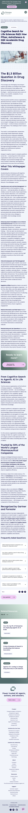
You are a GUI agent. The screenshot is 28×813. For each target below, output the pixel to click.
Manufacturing (14, 744)
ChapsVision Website (14, 769)
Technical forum (14, 794)
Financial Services (14, 755)
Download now (12, 6)
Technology (14, 756)
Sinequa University (14, 781)
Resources (6, 19)
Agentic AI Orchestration (14, 721)
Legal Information (22, 804)
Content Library (14, 776)
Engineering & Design (14, 732)
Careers (14, 764)
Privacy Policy (5, 804)
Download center (14, 792)
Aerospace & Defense (14, 750)
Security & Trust (14, 720)
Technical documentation (14, 790)
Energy (14, 748)
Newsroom (14, 765)
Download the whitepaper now (10, 365)
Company (14, 762)
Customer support (14, 788)
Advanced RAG (14, 718)
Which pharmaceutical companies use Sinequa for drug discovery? (12, 545)
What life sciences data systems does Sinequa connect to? (12, 561)
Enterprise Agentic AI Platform (14, 711)
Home (2, 19)
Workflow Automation (14, 739)
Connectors (14, 723)
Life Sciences (14, 746)
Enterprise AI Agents (14, 713)
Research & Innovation (14, 734)
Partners (14, 767)
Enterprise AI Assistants (14, 714)
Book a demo (12, 700)
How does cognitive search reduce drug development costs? (13, 553)
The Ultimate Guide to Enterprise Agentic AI (14, 783)
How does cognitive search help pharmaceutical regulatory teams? (11, 568)
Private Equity (14, 751)
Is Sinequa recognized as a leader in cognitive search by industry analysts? (12, 576)
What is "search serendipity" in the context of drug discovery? (11, 584)
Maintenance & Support (14, 730)
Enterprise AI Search (14, 716)
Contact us (14, 771)
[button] (25, 12)
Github (14, 795)
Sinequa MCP (14, 725)
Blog (14, 779)
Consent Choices (13, 804)
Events (14, 778)
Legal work (14, 737)
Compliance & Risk (14, 736)
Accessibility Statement (14, 806)
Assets (10, 19)
